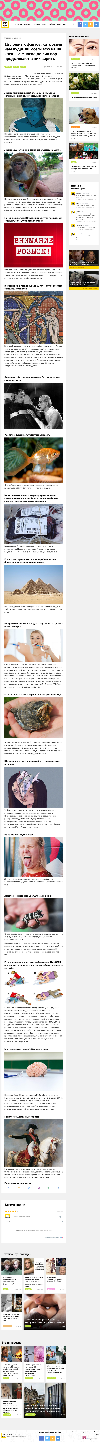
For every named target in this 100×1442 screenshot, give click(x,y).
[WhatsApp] (49, 1188)
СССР (5, 1289)
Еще (64, 24)
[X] (29, 1188)
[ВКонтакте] (9, 1188)
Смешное (18, 24)
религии (29, 1377)
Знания (45, 24)
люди (28, 1326)
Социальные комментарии (53, 1237)
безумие (51, 1289)
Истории (27, 24)
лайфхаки (75, 58)
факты (16, 66)
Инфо (59, 24)
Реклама (75, 1432)
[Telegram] (58, 1188)
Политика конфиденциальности (16, 1436)
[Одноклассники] (19, 1188)
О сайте (96, 1432)
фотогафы (51, 1377)
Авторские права (85, 1432)
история (7, 1414)
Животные (36, 24)
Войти (97, 1434)
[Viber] (39, 1188)
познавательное (8, 1326)
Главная (7, 38)
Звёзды (52, 24)
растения (75, 93)
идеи (73, 162)
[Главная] (5, 24)
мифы (23, 66)
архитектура (30, 1414)
